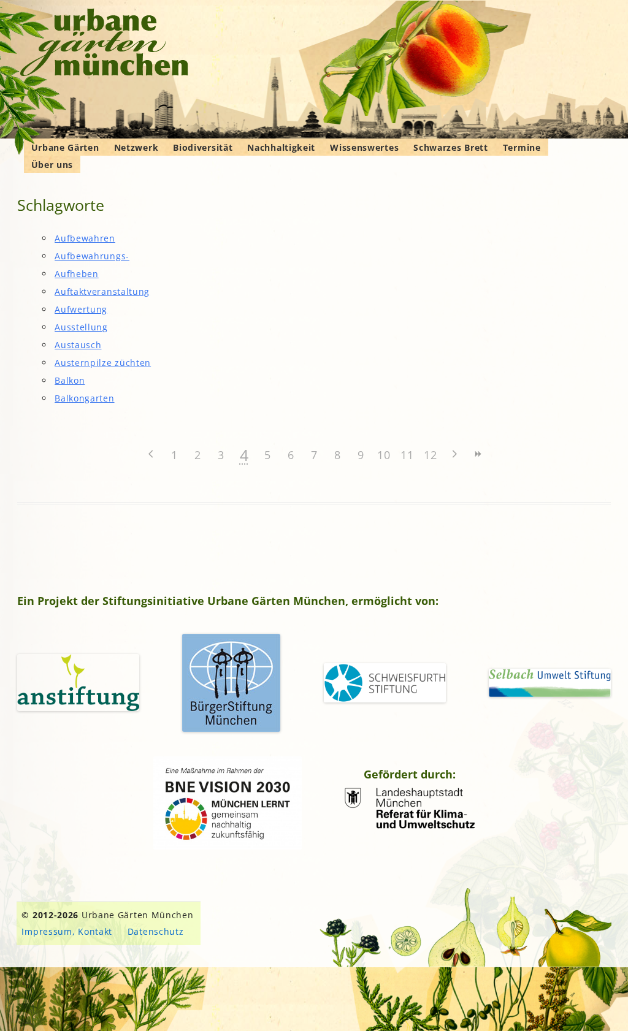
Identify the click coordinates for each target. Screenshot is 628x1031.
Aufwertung (81, 309)
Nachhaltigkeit (281, 147)
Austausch (78, 345)
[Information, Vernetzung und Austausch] (104, 44)
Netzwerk (136, 147)
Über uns (52, 164)
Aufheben (77, 274)
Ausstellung (81, 327)
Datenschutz (156, 931)
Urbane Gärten (65, 147)
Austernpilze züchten (103, 362)
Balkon (70, 380)
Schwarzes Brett (450, 147)
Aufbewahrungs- (92, 256)
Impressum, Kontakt (66, 931)
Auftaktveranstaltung (102, 291)
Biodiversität (202, 147)
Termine (522, 147)
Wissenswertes (364, 147)
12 (430, 454)
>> (477, 454)
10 (383, 454)
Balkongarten (84, 398)
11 (406, 454)
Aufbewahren (85, 238)
